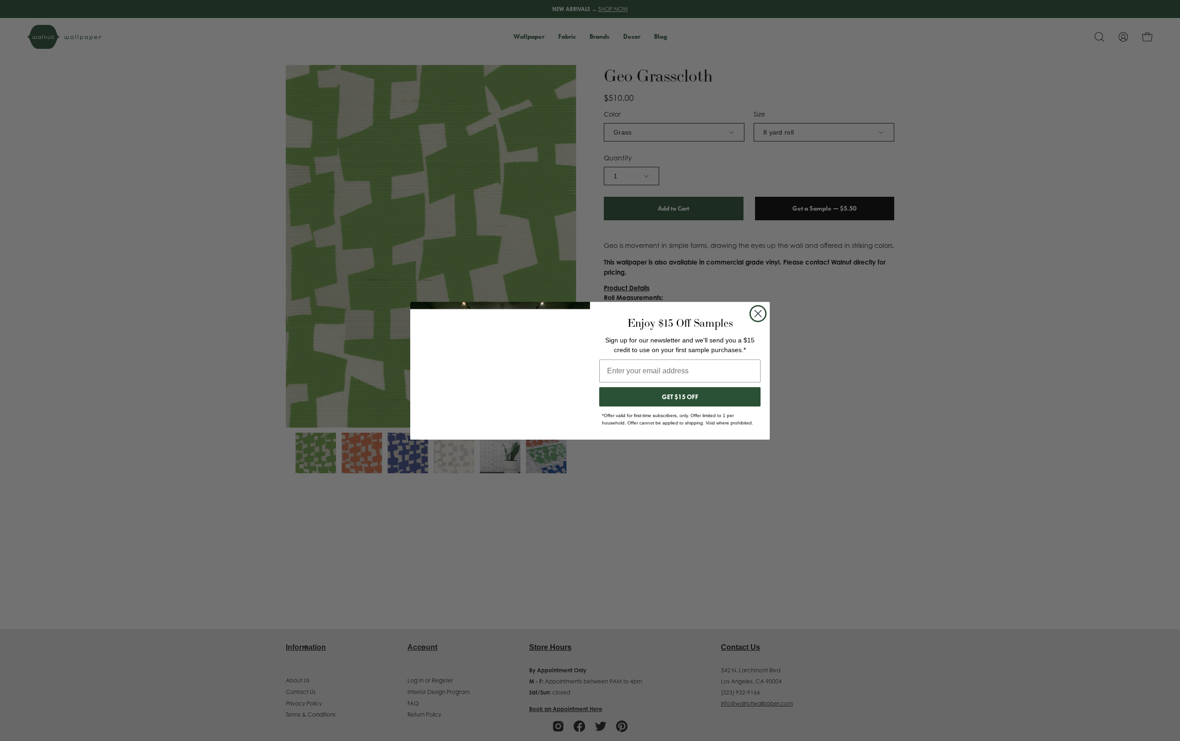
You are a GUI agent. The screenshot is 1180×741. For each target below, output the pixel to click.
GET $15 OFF (680, 397)
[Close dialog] (758, 314)
